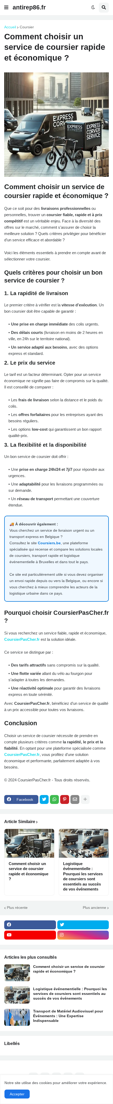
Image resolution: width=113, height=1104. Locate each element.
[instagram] (83, 935)
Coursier (27, 27)
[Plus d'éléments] (85, 799)
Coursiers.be (49, 543)
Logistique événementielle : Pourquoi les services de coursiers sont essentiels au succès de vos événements (83, 876)
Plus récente (17, 907)
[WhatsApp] (54, 799)
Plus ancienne (94, 907)
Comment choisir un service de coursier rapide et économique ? (28, 871)
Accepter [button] (17, 1094)
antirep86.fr (29, 7)
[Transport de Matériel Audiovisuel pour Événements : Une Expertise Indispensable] (17, 1017)
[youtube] (30, 935)
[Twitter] (44, 799)
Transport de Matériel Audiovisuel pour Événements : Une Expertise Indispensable (68, 1016)
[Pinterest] (64, 799)
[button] (6, 7)
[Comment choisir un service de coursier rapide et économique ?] (29, 843)
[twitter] (83, 924)
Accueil (10, 27)
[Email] (74, 799)
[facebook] (30, 924)
